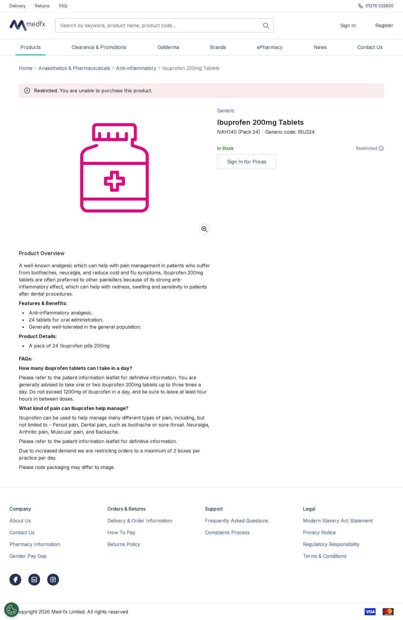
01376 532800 (380, 5)
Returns (42, 5)
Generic (226, 111)
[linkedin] (34, 579)
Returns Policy (123, 544)
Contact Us (22, 532)
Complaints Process (227, 532)
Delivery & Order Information (139, 521)
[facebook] (15, 579)
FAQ (63, 5)
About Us (20, 521)
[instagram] (53, 579)
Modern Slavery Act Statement (338, 521)
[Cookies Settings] (11, 609)
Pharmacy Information (34, 544)
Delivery (17, 5)
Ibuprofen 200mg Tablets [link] (190, 68)
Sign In (348, 25)
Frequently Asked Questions (236, 521)
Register (384, 25)
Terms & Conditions (324, 556)
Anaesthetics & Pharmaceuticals (74, 68)
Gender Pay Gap (28, 556)
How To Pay (121, 532)
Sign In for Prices (246, 162)
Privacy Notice (319, 532)
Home (25, 68)
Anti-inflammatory (136, 68)
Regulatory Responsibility (331, 544)
